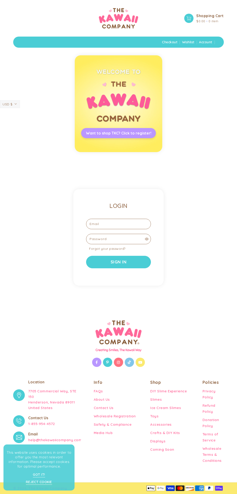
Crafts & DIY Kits (165, 433)
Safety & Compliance (113, 424)
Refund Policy (209, 408)
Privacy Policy (209, 394)
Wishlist (188, 42)
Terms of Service (210, 437)
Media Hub (103, 433)
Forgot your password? (107, 248)
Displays (157, 441)
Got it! (39, 474)
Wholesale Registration (115, 416)
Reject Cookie (39, 482)
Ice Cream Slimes (165, 408)
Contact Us (104, 408)
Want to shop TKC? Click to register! (118, 133)
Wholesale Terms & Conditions (212, 454)
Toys (154, 416)
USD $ (8, 104)
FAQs (98, 391)
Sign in (119, 262)
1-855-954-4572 (41, 424)
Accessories (161, 424)
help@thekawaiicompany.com (55, 440)
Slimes (156, 399)
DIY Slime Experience (168, 391)
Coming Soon (162, 449)
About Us (102, 399)
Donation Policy (211, 423)
